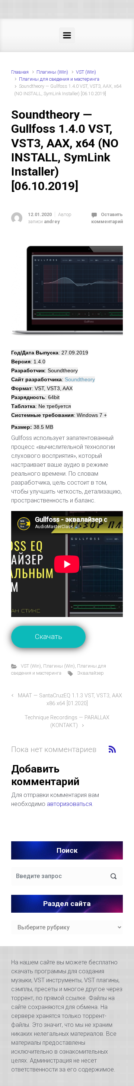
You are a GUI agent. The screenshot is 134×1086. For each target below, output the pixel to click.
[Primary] (67, 35)
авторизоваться (69, 803)
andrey (52, 221)
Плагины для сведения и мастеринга (59, 79)
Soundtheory (80, 379)
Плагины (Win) (52, 72)
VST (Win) (86, 72)
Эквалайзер (90, 673)
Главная (20, 72)
